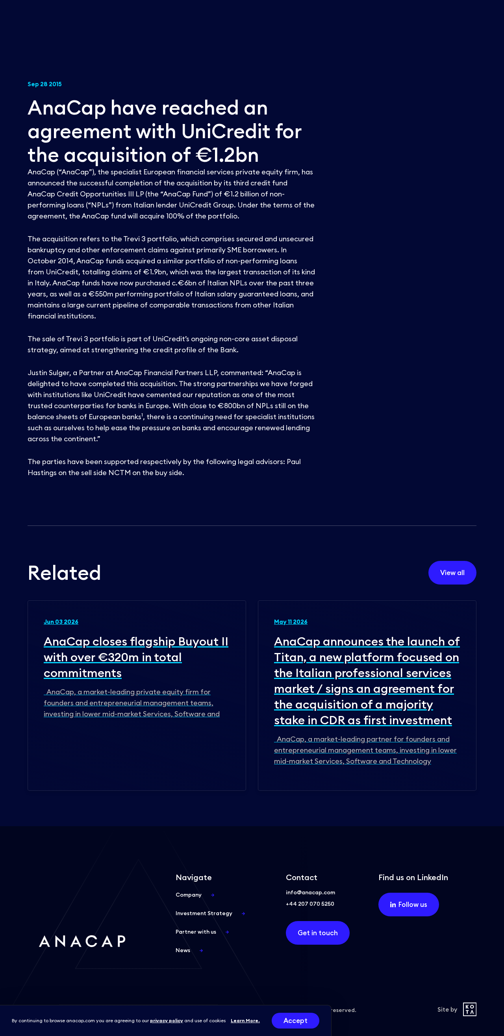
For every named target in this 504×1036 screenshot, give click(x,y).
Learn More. (245, 1020)
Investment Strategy (204, 913)
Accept (296, 1020)
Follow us (412, 904)
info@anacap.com (310, 892)
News (183, 950)
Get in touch (318, 933)
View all (452, 572)
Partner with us (196, 931)
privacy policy (166, 1020)
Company (189, 894)
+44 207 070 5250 (310, 903)
